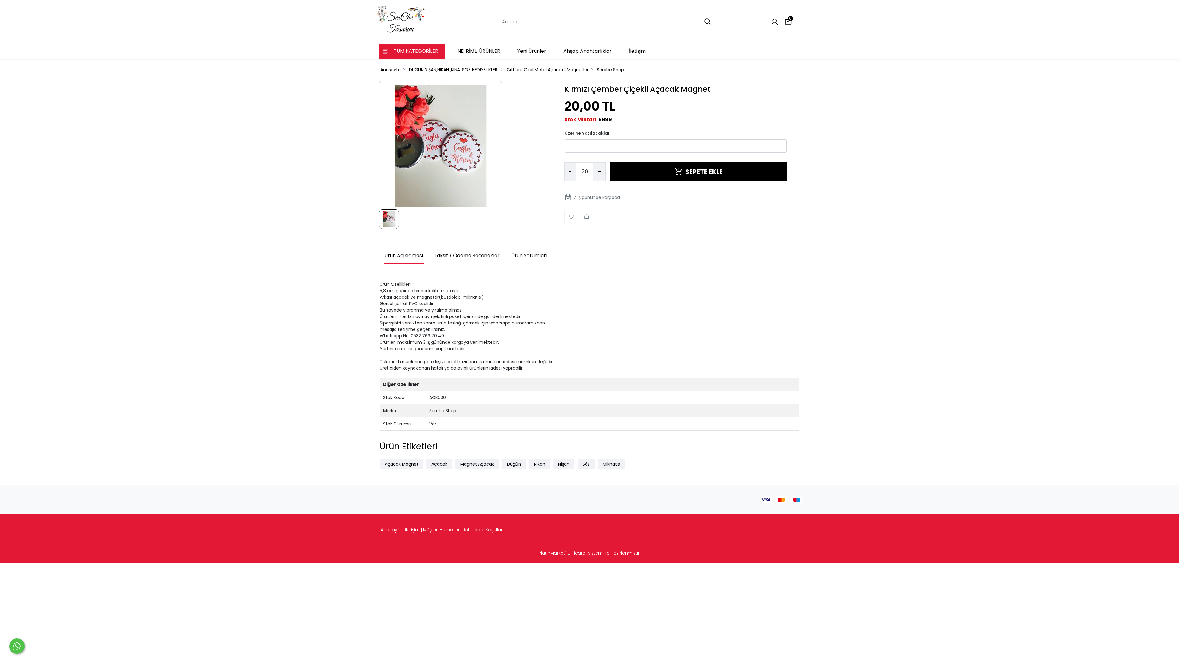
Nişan (564, 464)
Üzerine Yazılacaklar (587, 133)
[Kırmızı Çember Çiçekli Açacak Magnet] (440, 146)
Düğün (514, 464)
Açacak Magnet (401, 464)
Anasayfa (391, 530)
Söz (586, 464)
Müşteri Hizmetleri (442, 530)
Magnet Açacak (477, 464)
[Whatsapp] (17, 646)
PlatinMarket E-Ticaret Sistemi (571, 553)
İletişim (412, 530)
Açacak (439, 464)
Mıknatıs (611, 464)
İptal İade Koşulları (484, 530)
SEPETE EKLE (704, 171)
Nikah (539, 464)
